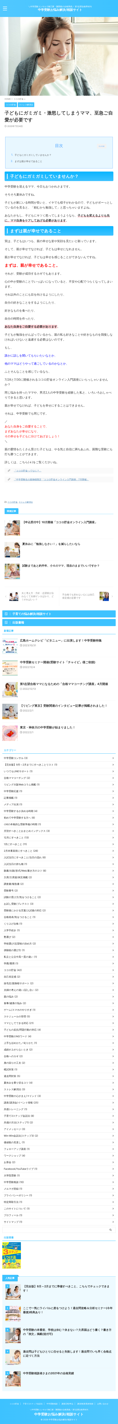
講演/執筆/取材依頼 (85, 1404)
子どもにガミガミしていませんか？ (33, 154)
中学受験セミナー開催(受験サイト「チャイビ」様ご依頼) (57, 662)
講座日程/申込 (67, 1404)
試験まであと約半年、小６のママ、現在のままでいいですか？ (61, 565)
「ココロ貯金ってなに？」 (27, 470)
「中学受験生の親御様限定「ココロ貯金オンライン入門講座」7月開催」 (51, 479)
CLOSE (102, 146)
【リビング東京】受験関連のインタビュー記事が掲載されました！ (64, 705)
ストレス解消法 (26, 502)
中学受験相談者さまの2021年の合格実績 (48, 1373)
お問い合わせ (102, 1404)
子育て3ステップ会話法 (33, 1404)
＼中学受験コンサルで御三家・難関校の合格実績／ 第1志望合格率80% (59, 1409)
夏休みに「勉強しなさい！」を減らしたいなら (51, 543)
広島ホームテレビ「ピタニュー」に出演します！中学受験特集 (61, 640)
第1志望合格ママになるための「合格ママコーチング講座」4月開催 (64, 684)
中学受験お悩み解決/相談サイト (60, 10)
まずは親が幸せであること (28, 161)
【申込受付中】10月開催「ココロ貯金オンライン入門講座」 (59, 522)
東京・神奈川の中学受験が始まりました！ (47, 727)
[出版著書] (11, 1267)
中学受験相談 (52, 1404)
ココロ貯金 (13, 502)
